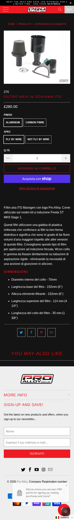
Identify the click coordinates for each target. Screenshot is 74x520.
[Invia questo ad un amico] (51, 332)
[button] (64, 517)
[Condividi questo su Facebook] (31, 332)
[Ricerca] (60, 9)
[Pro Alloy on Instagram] (43, 469)
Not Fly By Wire (38, 139)
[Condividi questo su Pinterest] (41, 332)
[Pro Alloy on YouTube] (37, 469)
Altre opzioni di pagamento (37, 188)
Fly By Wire (14, 139)
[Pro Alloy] (37, 9)
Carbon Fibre (35, 122)
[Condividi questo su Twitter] (21, 332)
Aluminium (13, 122)
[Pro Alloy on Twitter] (23, 469)
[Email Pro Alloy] (50, 469)
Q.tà (7, 150)
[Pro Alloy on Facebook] (30, 469)
